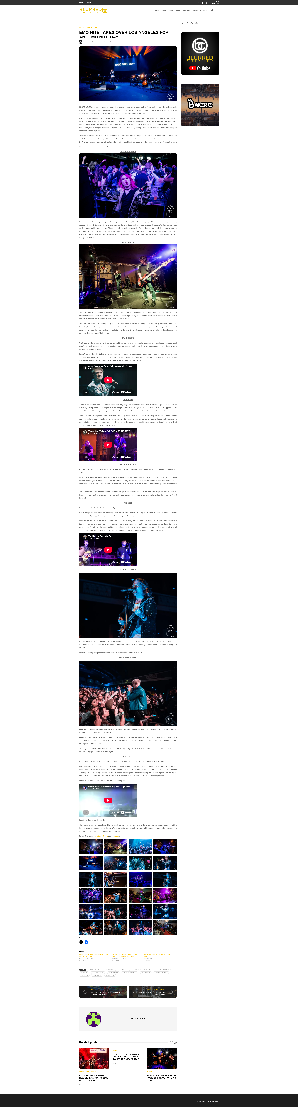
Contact (88, 2)
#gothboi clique (97, 972)
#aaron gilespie (95, 969)
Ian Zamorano (88, 41)
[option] (94, 1066)
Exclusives (84, 1072)
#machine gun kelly (129, 972)
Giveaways (197, 10)
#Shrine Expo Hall (161, 972)
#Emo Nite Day (146, 969)
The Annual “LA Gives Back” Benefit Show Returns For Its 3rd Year (124, 955)
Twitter (105, 836)
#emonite (84, 972)
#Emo (135, 969)
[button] (128, 186)
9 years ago (95, 41)
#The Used (84, 975)
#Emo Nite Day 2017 (163, 969)
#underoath (110, 975)
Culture (186, 10)
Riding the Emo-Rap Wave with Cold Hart (157, 955)
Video (178, 10)
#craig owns (110, 969)
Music (164, 10)
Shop (205, 10)
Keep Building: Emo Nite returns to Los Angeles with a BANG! (93, 955)
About (81, 2)
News (171, 10)
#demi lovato (123, 969)
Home (157, 10)
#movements (146, 972)
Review (94, 27)
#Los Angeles (113, 972)
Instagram (115, 836)
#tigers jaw (97, 975)
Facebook (98, 836)
